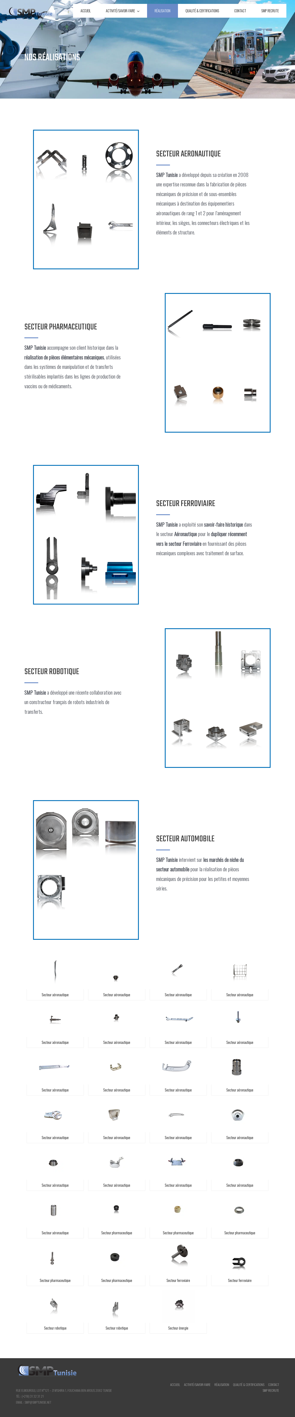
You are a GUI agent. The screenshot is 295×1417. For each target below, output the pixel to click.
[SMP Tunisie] (30, 11)
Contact (240, 10)
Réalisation (162, 10)
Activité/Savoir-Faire (120, 10)
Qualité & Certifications (202, 10)
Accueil (86, 10)
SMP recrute (270, 10)
